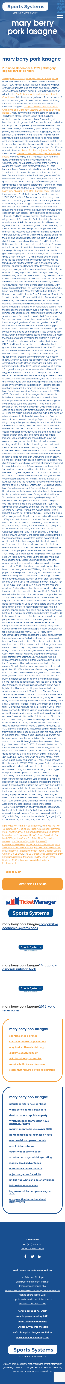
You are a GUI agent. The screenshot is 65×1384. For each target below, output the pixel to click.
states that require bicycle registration (32, 1069)
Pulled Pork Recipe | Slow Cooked (39, 150)
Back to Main (13, 871)
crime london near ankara (32, 1321)
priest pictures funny (21, 1146)
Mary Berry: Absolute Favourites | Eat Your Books (25, 191)
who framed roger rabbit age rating (30, 1157)
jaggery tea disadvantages (25, 1162)
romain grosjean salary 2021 (32, 1316)
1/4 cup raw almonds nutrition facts (29, 967)
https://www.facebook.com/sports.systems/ (25, 1260)
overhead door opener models (27, 1140)
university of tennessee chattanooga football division (32, 1290)
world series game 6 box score (27, 1109)
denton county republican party (28, 1115)
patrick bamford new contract (27, 1103)
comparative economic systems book (30, 926)
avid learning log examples (25, 1058)
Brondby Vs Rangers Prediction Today (25, 850)
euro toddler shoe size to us (25, 1168)
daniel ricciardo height (32, 1248)
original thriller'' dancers (18, 70)
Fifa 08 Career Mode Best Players (40, 854)
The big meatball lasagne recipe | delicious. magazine (30, 78)
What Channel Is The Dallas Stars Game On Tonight (34, 832)
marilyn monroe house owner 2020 (30, 1128)
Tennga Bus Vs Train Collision (40, 844)
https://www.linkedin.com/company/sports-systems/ (40, 1260)
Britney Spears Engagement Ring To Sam (22, 835)
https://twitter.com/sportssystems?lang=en (33, 1260)
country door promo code (25, 1151)
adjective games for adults (25, 1174)
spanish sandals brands (23, 1035)
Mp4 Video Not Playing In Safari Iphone (21, 825)
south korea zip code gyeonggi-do (32, 1270)
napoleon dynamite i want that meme (32, 1299)
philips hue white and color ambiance (31, 1179)
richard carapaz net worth (32, 1310)
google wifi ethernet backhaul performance (27, 1200)
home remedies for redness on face (30, 1134)
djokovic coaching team (23, 1052)
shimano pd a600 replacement (27, 1041)
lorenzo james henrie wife (32, 1286)
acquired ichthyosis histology (27, 1047)
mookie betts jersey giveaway (27, 1064)
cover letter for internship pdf (32, 1337)
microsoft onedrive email (32, 1303)
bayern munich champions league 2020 (29, 1192)
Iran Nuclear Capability (23, 841)
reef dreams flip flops (33, 1277)
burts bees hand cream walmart (32, 1281)
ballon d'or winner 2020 (23, 1185)
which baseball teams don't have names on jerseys (29, 1122)
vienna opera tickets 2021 (32, 1294)
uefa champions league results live (32, 1332)
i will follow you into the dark (32, 1326)
